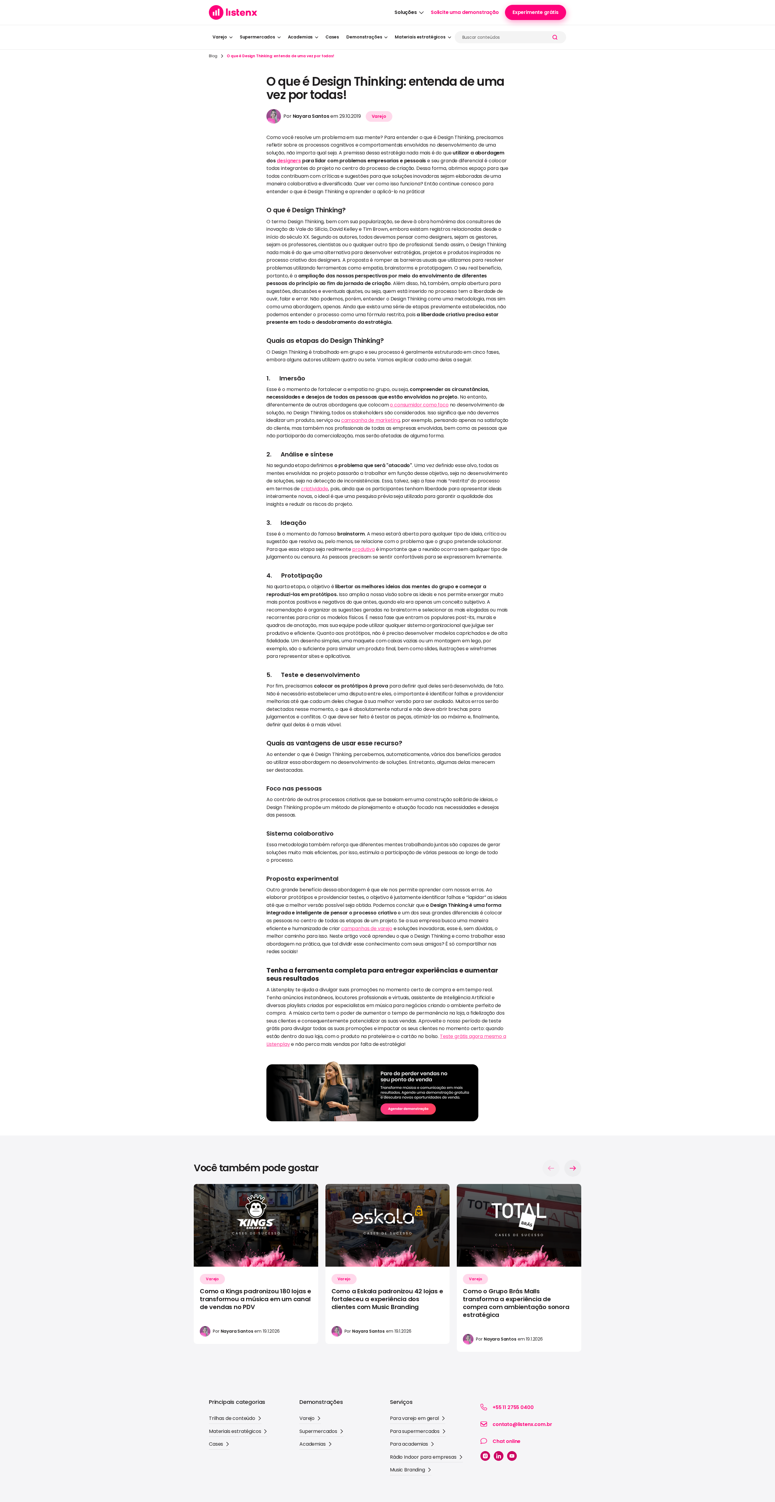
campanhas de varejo (366, 928)
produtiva (363, 549)
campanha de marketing (370, 420)
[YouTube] (512, 1456)
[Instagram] (485, 1456)
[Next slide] (572, 1168)
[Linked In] (498, 1456)
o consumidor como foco (419, 404)
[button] (409, 12)
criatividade (314, 488)
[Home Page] (233, 12)
